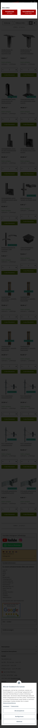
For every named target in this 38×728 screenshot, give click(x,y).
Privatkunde (9, 12)
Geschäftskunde (28, 12)
